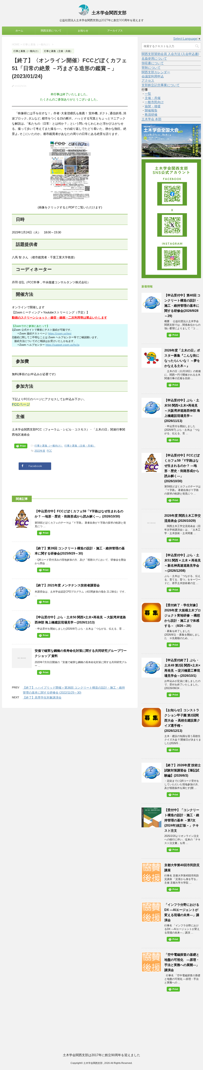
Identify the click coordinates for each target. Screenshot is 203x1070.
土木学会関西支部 (108, 12)
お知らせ (83, 30)
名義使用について (154, 58)
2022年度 (39, 450)
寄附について (151, 67)
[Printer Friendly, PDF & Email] (21, 446)
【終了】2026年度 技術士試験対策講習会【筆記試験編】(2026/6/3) (182, 770)
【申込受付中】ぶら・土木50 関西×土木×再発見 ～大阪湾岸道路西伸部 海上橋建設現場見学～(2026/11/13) (182, 411)
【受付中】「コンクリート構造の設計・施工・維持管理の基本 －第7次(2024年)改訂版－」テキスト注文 (181, 820)
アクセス (148, 80)
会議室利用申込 (153, 76)
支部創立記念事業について (161, 85)
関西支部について (51, 30)
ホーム (19, 30)
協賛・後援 (153, 106)
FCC (49, 450)
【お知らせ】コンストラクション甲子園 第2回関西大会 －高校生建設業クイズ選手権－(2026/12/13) (182, 720)
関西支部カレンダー (156, 72)
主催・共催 (153, 98)
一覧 (148, 93)
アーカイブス (115, 30)
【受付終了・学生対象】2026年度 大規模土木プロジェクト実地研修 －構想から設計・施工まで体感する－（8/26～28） (182, 615)
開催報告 (151, 110)
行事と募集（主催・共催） (79, 445)
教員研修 (151, 114)
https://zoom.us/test (59, 333)
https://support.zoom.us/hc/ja (62, 344)
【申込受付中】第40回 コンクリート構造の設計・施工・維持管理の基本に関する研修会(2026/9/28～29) (182, 306)
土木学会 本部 (151, 119)
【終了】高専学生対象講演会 (42, 697)
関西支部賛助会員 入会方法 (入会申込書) (170, 54)
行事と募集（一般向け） (48, 445)
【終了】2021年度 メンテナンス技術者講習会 (67, 585)
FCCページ (21, 404)
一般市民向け (154, 102)
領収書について (153, 63)
